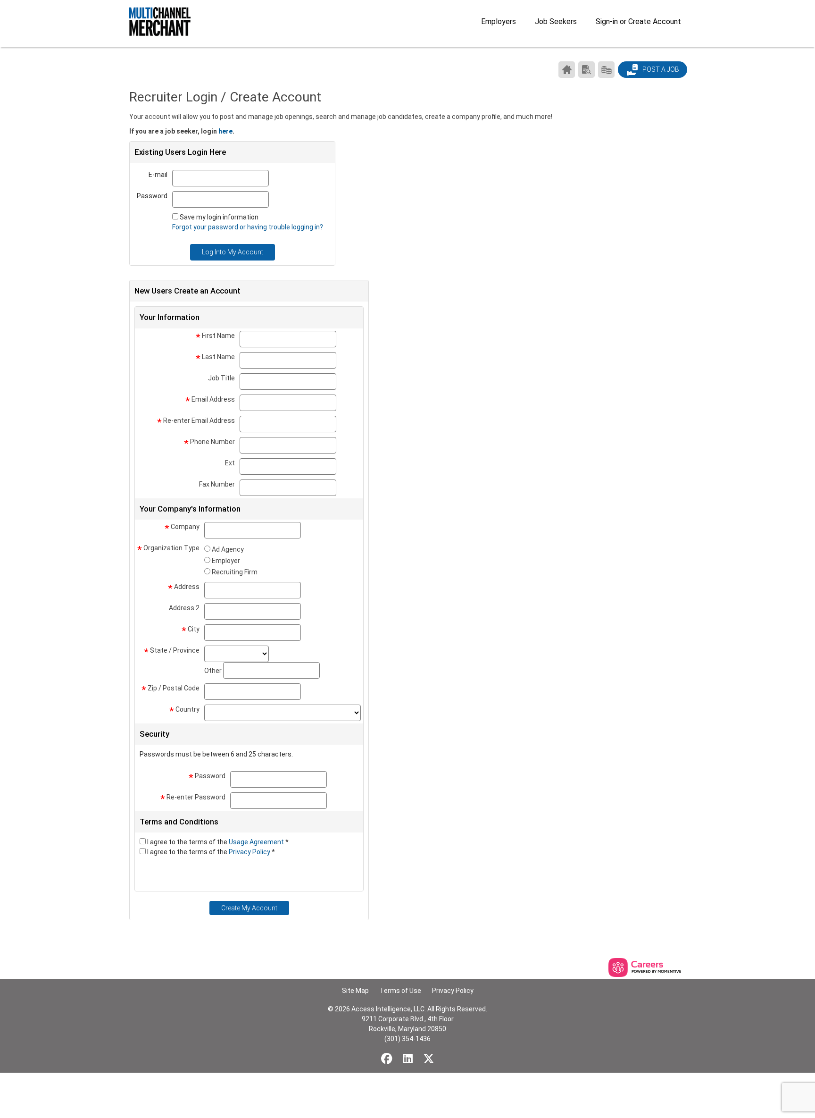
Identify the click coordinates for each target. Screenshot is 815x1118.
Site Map (355, 990)
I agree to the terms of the (218, 842)
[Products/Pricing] (606, 69)
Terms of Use (400, 990)
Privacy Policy (250, 852)
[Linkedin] (407, 1059)
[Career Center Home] (566, 69)
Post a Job (660, 69)
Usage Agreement (257, 842)
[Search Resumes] (586, 69)
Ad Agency (228, 549)
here (225, 131)
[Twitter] (429, 1059)
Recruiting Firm (235, 572)
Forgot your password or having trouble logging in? (247, 227)
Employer (226, 560)
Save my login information (219, 217)
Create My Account (249, 908)
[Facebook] (387, 1059)
